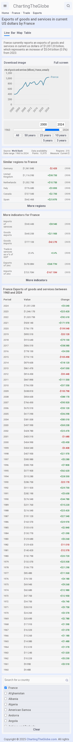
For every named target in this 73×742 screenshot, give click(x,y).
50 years (30, 135)
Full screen (61, 62)
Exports (37, 13)
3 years (61, 140)
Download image (15, 62)
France (16, 13)
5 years (48, 140)
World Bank (17, 151)
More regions (36, 206)
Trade (26, 13)
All (17, 135)
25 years (45, 135)
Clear (36, 729)
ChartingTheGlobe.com (42, 739)
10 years (60, 135)
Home (5, 13)
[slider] (43, 129)
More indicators (36, 280)
